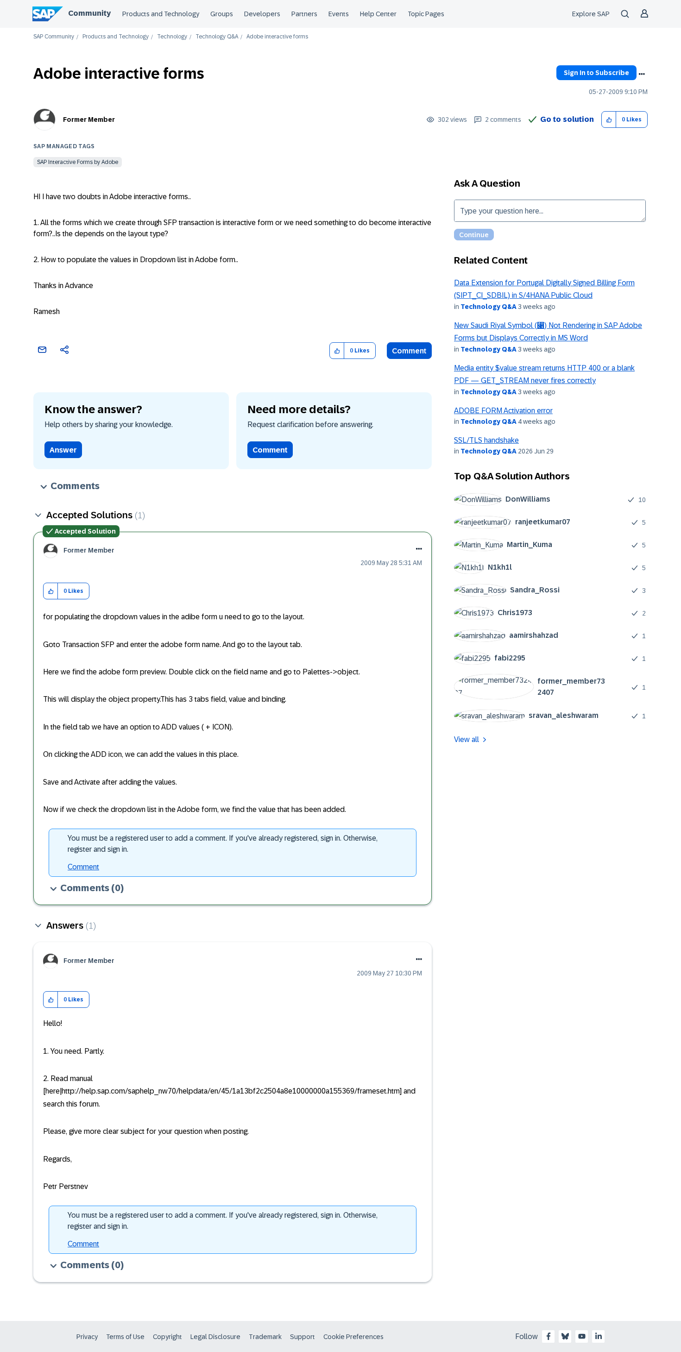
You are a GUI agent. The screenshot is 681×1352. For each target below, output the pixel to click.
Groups (221, 14)
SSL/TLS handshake (486, 440)
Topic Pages (426, 14)
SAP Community (53, 37)
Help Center (378, 14)
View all (466, 739)
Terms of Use (125, 1336)
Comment (409, 351)
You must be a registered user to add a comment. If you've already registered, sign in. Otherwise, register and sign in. (223, 843)
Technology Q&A (216, 37)
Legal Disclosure (215, 1336)
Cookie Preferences (353, 1336)
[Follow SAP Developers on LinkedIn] (598, 1336)
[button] (609, 120)
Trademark (265, 1336)
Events (338, 14)
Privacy (87, 1336)
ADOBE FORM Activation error (503, 411)
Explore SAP (591, 14)
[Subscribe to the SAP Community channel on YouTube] (582, 1336)
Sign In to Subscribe (596, 72)
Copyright (167, 1336)
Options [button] (641, 74)
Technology (172, 37)
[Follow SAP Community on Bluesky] (565, 1336)
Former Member (89, 119)
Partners (304, 14)
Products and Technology (160, 14)
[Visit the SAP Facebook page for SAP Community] (548, 1336)
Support (302, 1336)
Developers (262, 14)
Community (89, 13)
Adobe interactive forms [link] (277, 37)
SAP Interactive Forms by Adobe (77, 162)
